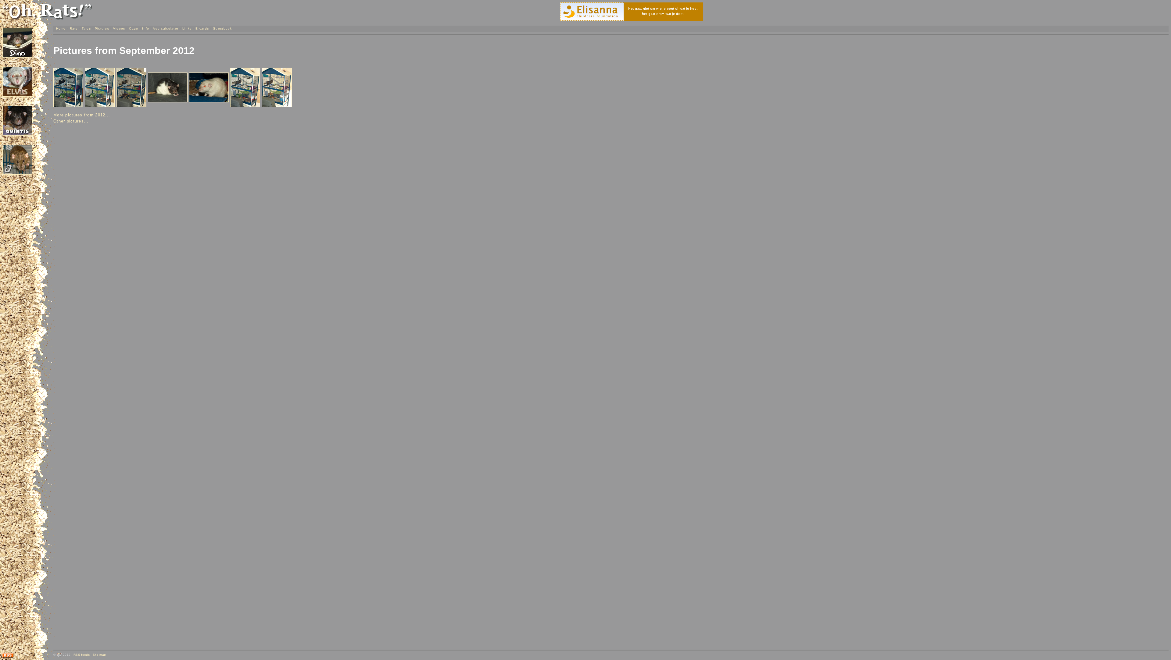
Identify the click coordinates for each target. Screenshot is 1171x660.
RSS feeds (81, 654)
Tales (86, 28)
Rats (74, 28)
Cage (133, 28)
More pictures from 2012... (81, 115)
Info (145, 28)
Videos (119, 28)
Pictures (102, 28)
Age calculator (165, 28)
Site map (99, 654)
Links (187, 28)
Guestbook (222, 28)
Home (61, 28)
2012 (184, 50)
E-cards (202, 28)
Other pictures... (71, 121)
